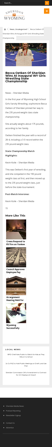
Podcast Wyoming (13, 411)
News (12, 29)
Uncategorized (21, 29)
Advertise (10, 427)
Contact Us (10, 423)
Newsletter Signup (13, 415)
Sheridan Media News (15, 406)
